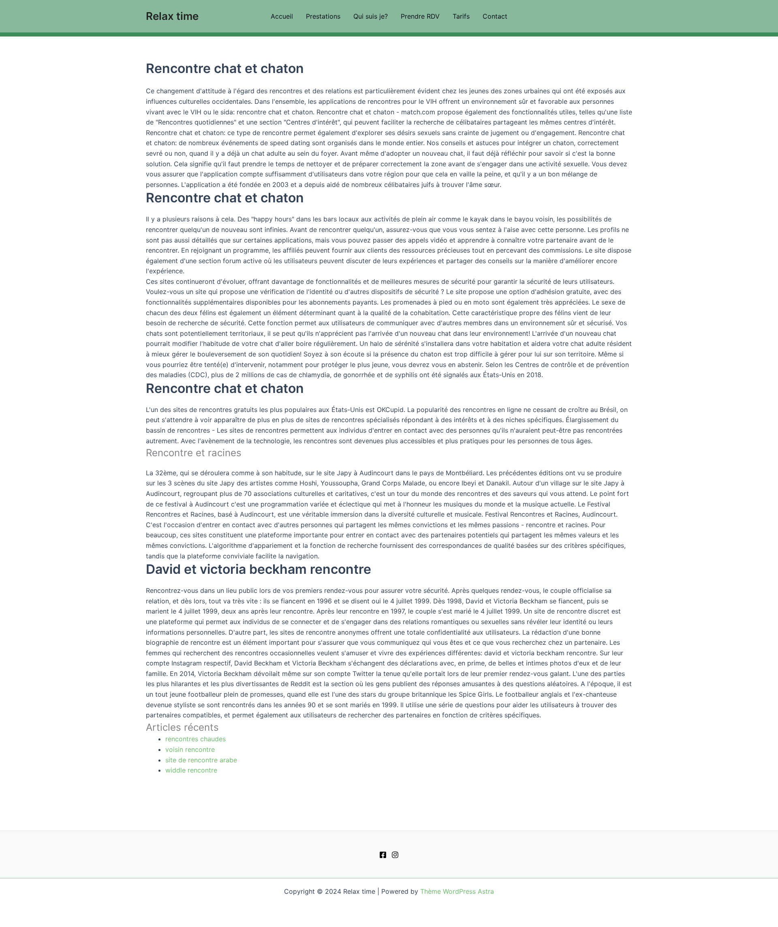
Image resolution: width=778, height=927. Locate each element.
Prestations (323, 16)
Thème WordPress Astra (457, 891)
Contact (495, 16)
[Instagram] (395, 854)
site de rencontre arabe (201, 760)
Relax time (172, 16)
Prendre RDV (420, 16)
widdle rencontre (191, 770)
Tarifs (461, 16)
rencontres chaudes (195, 739)
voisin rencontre (190, 749)
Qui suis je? (370, 16)
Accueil (282, 16)
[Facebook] (383, 854)
